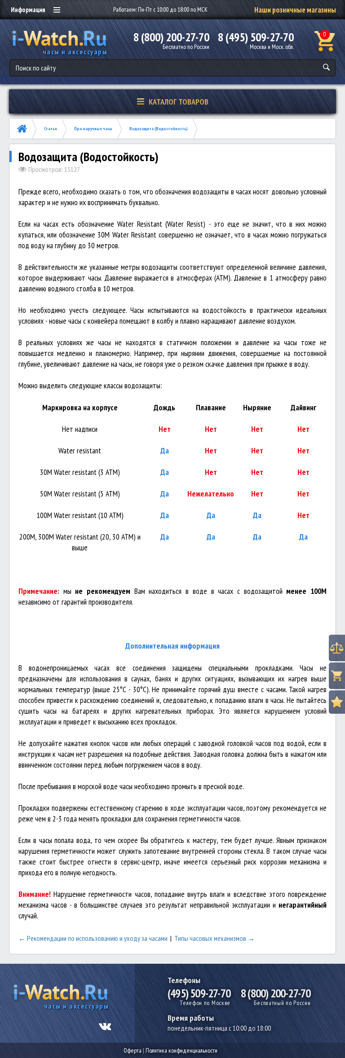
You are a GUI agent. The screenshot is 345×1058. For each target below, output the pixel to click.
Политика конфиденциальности (181, 1050)
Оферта (133, 1050)
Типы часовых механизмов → (214, 938)
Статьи (50, 129)
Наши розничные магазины (295, 10)
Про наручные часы (93, 129)
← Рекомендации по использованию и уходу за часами (93, 938)
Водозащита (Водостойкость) (158, 129)
